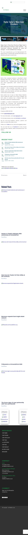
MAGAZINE (4, 451)
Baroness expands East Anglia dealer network (12, 317)
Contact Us (4, 492)
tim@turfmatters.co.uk (7, 478)
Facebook (15, 126)
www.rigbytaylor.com (17, 115)
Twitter (8, 124)
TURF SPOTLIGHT (6, 437)
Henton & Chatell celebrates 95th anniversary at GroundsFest (11, 234)
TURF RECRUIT (5, 447)
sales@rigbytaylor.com (9, 113)
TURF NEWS (4, 433)
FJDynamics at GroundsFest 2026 (11, 364)
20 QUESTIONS (5, 442)
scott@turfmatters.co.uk (7, 466)
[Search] (20, 10)
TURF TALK (4, 440)
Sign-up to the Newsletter (8, 490)
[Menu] (24, 10)
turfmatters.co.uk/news (21, 118)
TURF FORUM (5, 435)
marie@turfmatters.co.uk (8, 471)
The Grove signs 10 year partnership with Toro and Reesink (12, 403)
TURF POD (4, 444)
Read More (4, 237)
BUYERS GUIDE (5, 449)
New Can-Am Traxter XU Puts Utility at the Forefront (13, 275)
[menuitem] (20, 10)
